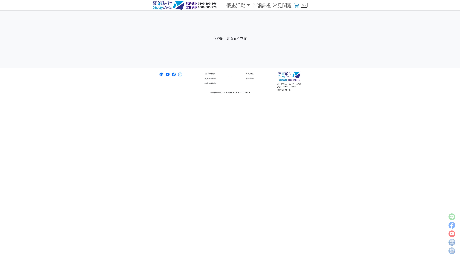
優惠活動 (236, 5)
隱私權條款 (210, 73)
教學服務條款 (210, 83)
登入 (304, 5)
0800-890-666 (207, 3)
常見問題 (282, 5)
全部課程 (261, 5)
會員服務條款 (210, 78)
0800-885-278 (207, 7)
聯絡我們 (250, 78)
